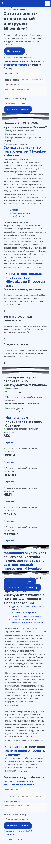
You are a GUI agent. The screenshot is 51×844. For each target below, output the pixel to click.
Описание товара (12, 84)
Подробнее (9, 442)
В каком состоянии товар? (16, 98)
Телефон (8, 73)
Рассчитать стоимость (17, 109)
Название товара (11, 80)
